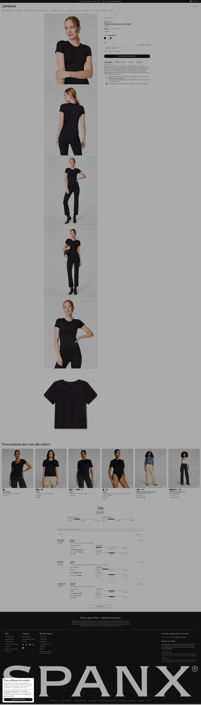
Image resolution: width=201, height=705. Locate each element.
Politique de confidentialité (11, 691)
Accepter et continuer (18, 699)
